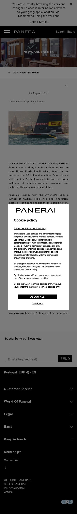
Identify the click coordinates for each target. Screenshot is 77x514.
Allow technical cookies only (30, 228)
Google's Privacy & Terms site (27, 245)
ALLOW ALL (37, 296)
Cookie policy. (31, 269)
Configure (37, 303)
